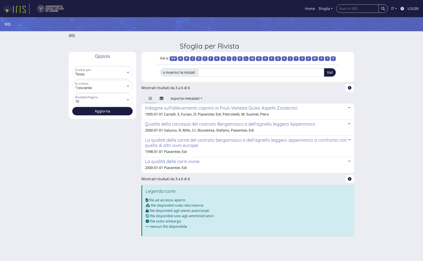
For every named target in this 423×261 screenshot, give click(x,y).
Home (310, 8)
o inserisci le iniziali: (179, 72)
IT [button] (392, 8)
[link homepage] (16, 8)
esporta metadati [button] (185, 98)
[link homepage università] (50, 8)
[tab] (150, 98)
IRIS (72, 35)
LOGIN (413, 8)
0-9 (173, 58)
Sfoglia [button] (324, 8)
